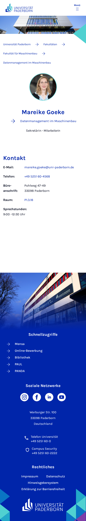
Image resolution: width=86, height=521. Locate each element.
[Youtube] (61, 397)
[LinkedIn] (49, 397)
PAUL (18, 364)
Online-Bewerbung (28, 351)
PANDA (20, 371)
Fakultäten (50, 44)
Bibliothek (22, 357)
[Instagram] (24, 397)
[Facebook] (37, 397)
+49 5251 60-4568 (37, 176)
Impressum (29, 476)
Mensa (20, 344)
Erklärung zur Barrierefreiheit (43, 489)
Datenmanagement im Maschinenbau (27, 62)
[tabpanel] (43, 193)
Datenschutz (55, 476)
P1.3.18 (28, 200)
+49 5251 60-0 (41, 441)
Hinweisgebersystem (43, 483)
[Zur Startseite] (19, 7)
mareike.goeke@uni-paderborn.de (49, 167)
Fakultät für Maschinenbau (20, 53)
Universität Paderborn (17, 44)
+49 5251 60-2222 (44, 453)
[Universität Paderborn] (43, 504)
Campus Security (44, 448)
